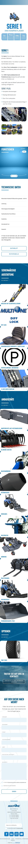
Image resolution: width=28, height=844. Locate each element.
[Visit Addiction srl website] (16, 843)
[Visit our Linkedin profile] (11, 834)
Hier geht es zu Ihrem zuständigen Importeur (14, 681)
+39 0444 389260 (15, 816)
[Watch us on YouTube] (21, 834)
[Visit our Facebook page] (6, 834)
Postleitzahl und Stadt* (8, 754)
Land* (3, 747)
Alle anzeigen (4, 280)
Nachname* (5, 724)
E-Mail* (4, 732)
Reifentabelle (14, 254)
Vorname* (4, 716)
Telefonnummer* (6, 739)
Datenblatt (14, 248)
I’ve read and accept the (15, 828)
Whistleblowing (18, 838)
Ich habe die (15, 782)
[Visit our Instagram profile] (16, 834)
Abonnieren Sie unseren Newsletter (10, 785)
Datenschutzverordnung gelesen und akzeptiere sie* (17, 782)
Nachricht (4, 762)
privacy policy (20, 828)
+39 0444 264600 (15, 815)
